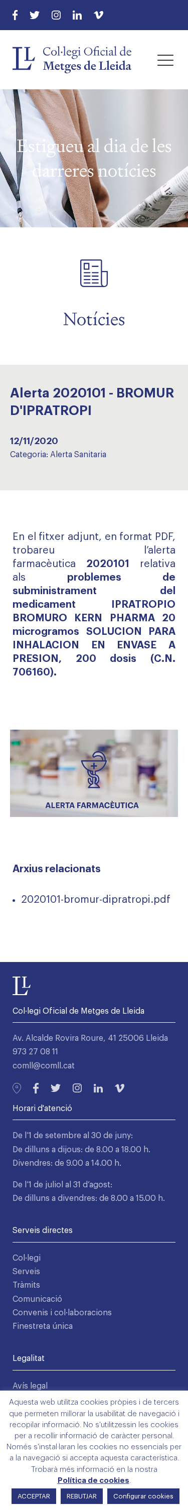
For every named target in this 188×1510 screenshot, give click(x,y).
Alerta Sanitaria (78, 455)
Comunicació (37, 1299)
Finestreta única (43, 1326)
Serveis (26, 1272)
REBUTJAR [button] (82, 1496)
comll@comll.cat (44, 1066)
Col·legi (27, 1258)
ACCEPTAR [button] (34, 1496)
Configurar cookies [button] (143, 1496)
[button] (165, 60)
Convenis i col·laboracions (62, 1313)
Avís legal (30, 1386)
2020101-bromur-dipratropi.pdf (95, 900)
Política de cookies (93, 1480)
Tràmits (26, 1285)
